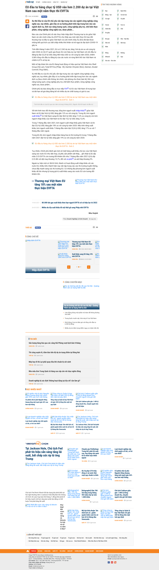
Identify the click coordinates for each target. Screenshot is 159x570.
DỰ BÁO (40, 551)
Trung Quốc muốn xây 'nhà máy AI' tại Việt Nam (80, 318)
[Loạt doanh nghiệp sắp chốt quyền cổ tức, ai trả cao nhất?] (37, 417)
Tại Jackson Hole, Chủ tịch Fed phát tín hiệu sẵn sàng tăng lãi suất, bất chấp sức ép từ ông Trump (87, 427)
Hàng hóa (79, 249)
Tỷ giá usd (55, 538)
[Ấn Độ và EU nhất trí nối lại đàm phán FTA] (68, 257)
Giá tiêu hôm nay (99, 538)
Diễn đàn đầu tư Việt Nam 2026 (97, 541)
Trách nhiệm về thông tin (36, 568)
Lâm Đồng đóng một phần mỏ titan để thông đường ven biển (82, 313)
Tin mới (33, 339)
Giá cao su (69, 541)
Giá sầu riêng (45, 541)
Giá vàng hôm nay (34, 538)
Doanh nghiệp (55, 408)
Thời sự (30, 2)
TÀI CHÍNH (62, 551)
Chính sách (46, 2)
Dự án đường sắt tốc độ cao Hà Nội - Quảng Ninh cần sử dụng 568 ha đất (81, 306)
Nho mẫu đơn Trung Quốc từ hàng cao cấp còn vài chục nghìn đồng (55, 371)
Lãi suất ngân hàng (111, 538)
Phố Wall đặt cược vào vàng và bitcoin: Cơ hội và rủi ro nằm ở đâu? (63, 517)
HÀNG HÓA (47, 551)
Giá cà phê (89, 538)
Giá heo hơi (80, 538)
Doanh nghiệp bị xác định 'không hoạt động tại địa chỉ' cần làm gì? (54, 381)
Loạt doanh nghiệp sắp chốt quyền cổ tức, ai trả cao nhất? (36, 422)
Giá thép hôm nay (34, 541)
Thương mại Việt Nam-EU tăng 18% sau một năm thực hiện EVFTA (50, 184)
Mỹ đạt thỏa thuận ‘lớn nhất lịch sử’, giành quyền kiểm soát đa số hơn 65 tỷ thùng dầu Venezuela (62, 427)
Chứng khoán (29, 408)
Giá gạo (62, 541)
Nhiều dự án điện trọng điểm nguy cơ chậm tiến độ (82, 328)
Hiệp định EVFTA (41, 270)
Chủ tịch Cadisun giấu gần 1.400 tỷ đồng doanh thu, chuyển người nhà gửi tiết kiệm (87, 404)
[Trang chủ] (27, 21)
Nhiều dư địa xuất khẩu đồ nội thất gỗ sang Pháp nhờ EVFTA (65, 208)
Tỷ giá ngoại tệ (45, 538)
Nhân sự (64, 2)
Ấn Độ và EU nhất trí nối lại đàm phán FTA (86, 255)
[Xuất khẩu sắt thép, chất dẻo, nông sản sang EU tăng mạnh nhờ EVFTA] (68, 245)
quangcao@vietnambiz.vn (119, 558)
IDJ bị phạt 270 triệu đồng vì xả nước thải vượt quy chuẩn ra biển (90, 473)
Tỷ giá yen (63, 538)
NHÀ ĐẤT (69, 551)
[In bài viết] (94, 16)
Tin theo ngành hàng (112, 4)
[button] (69, 267)
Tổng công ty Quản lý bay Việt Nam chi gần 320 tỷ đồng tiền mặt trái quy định (62, 402)
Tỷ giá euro (71, 538)
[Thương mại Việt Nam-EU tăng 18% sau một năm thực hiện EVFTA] (84, 188)
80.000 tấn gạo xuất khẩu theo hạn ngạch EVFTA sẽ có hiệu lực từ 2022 (69, 203)
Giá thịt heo (54, 541)
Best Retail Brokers (80, 541)
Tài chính (84, 461)
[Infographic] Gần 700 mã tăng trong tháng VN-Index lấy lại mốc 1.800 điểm (90, 494)
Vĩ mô (38, 2)
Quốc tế (53, 433)
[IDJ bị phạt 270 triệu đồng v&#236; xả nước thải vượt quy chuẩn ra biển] (74, 474)
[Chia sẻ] (27, 26)
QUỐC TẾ (55, 551)
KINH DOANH (99, 551)
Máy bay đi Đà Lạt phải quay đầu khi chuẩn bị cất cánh (50, 362)
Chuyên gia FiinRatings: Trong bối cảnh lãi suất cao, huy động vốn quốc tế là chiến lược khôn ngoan (90, 453)
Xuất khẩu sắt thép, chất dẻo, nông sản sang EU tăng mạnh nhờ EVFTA (86, 244)
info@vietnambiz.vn (38, 566)
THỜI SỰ (33, 551)
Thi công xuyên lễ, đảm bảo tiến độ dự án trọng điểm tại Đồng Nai (54, 352)
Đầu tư (55, 2)
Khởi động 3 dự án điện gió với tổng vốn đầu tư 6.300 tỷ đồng (80, 323)
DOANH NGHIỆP (89, 551)
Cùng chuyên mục (73, 282)
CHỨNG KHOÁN (79, 551)
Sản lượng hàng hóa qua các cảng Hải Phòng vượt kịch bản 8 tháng (55, 343)
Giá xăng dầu (123, 538)
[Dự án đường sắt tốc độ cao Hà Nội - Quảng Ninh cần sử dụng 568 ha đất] (81, 297)
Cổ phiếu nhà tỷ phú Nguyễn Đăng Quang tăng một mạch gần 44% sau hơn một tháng (36, 402)
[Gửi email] (97, 16)
